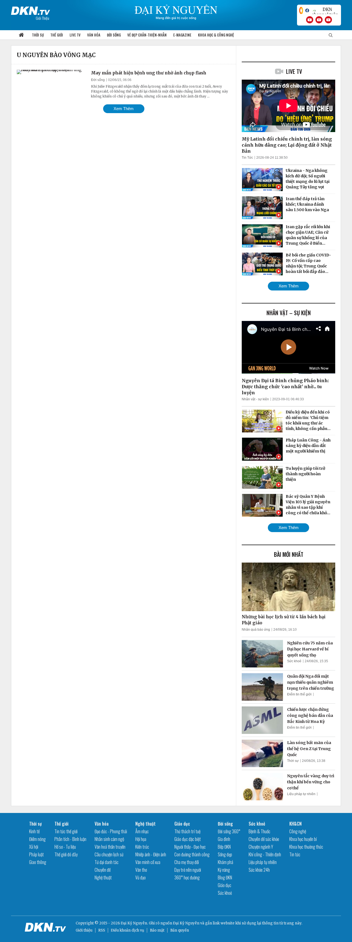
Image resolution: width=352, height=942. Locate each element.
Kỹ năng (224, 869)
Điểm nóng (37, 839)
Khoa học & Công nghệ (216, 35)
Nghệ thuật (103, 877)
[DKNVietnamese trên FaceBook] (307, 10)
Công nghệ (297, 831)
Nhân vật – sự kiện (288, 313)
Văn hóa (93, 35)
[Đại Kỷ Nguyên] (30, 9)
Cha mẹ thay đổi (186, 862)
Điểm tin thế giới (299, 694)
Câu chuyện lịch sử (109, 854)
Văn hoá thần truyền (110, 846)
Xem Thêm (124, 108)
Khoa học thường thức (306, 846)
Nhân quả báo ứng (256, 629)
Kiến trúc (142, 846)
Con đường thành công (192, 854)
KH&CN (295, 823)
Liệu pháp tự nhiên (301, 794)
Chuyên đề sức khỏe (264, 839)
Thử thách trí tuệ (187, 831)
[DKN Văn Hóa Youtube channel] (328, 19)
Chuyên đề (103, 869)
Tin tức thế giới (66, 831)
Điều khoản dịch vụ (127, 930)
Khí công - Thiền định (265, 854)
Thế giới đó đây (66, 854)
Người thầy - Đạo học (190, 846)
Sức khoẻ (294, 661)
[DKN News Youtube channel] (309, 19)
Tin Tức (247, 158)
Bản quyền (179, 930)
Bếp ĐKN (224, 846)
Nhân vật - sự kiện (255, 399)
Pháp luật (36, 854)
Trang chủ (21, 35)
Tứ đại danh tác (107, 862)
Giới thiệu (84, 930)
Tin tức (294, 854)
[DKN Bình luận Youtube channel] (319, 19)
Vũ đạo (140, 877)
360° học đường (187, 877)
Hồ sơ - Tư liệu (65, 846)
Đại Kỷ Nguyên (186, 923)
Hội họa (140, 839)
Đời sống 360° (229, 831)
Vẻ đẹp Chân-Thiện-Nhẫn (147, 35)
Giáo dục (182, 823)
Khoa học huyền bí (303, 839)
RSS (101, 930)
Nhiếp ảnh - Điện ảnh (150, 854)
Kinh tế (34, 831)
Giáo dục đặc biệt (187, 839)
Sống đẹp (225, 854)
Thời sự (38, 35)
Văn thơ (141, 869)
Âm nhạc (142, 831)
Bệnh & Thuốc (259, 831)
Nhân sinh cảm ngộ (109, 839)
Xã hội (33, 846)
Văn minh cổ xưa (147, 862)
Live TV (75, 35)
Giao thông (37, 862)
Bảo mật (157, 930)
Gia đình (224, 839)
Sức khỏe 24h (259, 869)
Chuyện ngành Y (261, 846)
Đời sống (114, 35)
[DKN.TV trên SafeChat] (301, 10)
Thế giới (56, 35)
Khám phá (225, 862)
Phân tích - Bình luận (70, 839)
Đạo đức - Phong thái (111, 831)
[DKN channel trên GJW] (325, 10)
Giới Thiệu (42, 18)
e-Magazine (182, 35)
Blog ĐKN (225, 877)
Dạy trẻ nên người (187, 869)
